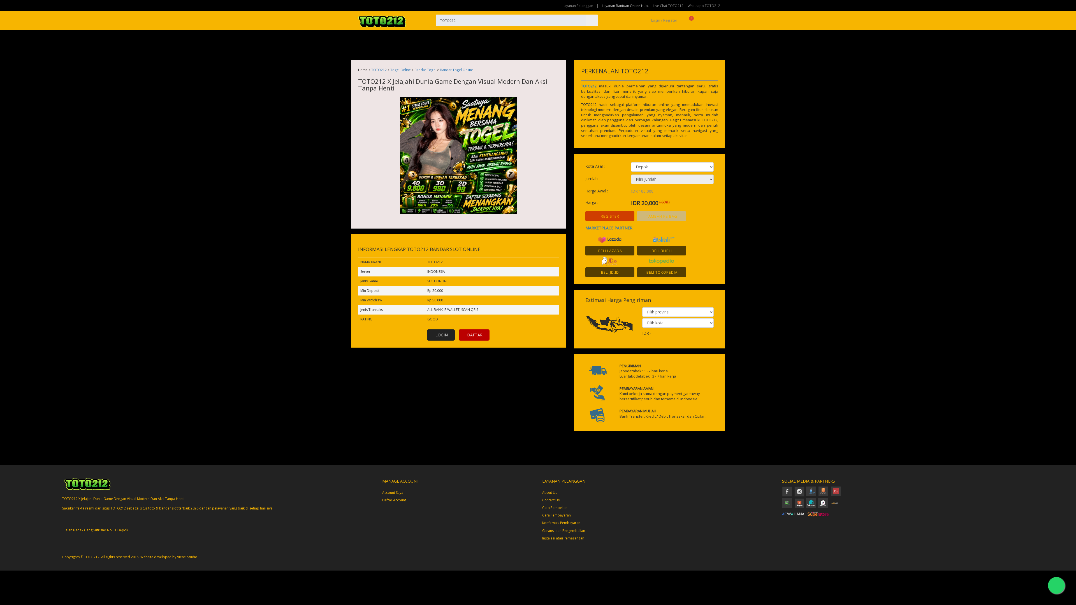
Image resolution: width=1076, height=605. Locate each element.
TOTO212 (379, 70)
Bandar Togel (425, 70)
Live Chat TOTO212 (668, 5)
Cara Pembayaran (556, 515)
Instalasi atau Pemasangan (563, 538)
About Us (549, 492)
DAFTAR (475, 335)
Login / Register (663, 20)
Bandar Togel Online (456, 70)
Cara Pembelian (554, 507)
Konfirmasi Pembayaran (561, 522)
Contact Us (551, 500)
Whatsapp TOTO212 (704, 5)
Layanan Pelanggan (578, 5)
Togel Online (400, 70)
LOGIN (441, 335)
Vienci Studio (187, 557)
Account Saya (392, 492)
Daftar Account (394, 500)
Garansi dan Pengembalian (563, 530)
